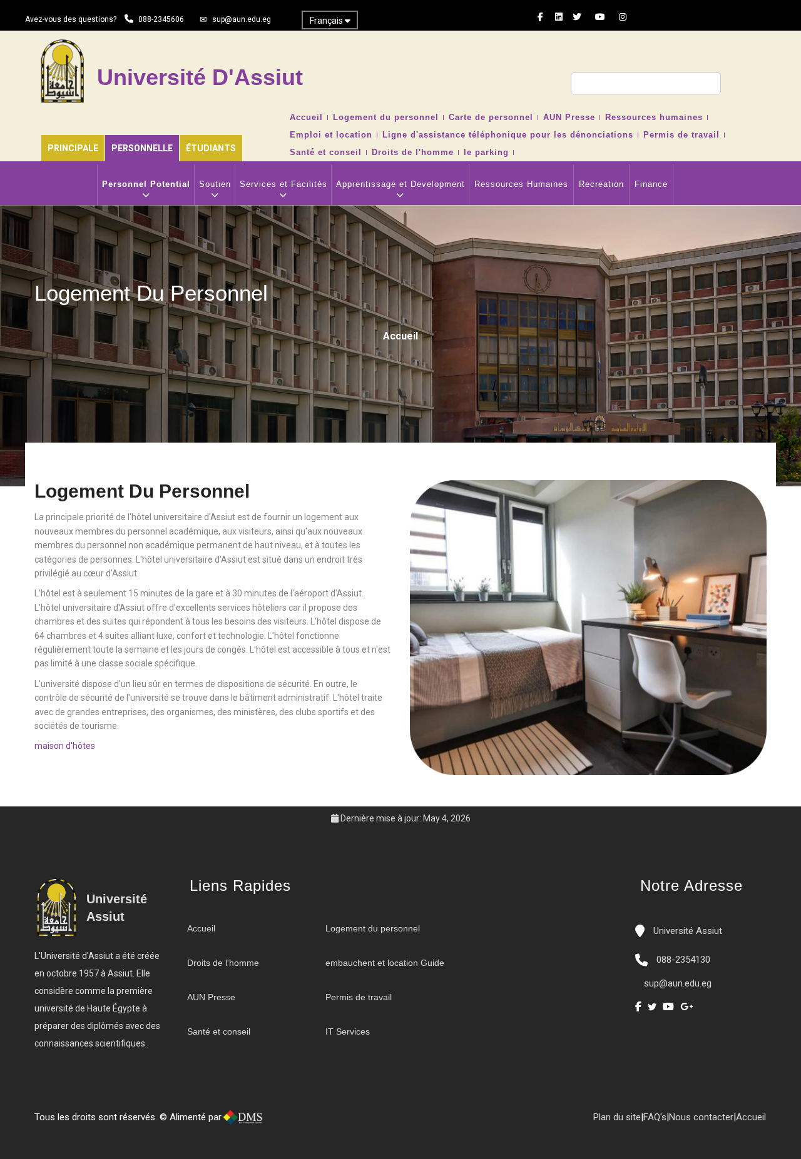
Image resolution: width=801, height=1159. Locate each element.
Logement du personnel (386, 117)
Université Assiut (686, 930)
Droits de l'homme (413, 152)
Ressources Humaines (521, 184)
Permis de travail (681, 135)
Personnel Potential (146, 184)
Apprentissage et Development (400, 184)
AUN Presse (569, 117)
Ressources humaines (654, 117)
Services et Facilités (283, 184)
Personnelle (142, 148)
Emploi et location (331, 135)
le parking (486, 152)
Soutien (215, 184)
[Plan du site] (321, 1122)
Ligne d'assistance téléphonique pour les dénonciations (507, 135)
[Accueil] (283, 1122)
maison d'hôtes (64, 746)
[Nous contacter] (296, 1122)
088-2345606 (161, 19)
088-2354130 (683, 959)
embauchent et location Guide (384, 963)
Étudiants (211, 148)
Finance (651, 184)
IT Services (347, 1031)
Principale (73, 148)
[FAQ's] (308, 1122)
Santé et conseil (326, 152)
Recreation (601, 184)
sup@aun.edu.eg (241, 19)
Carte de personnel (491, 117)
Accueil (306, 117)
